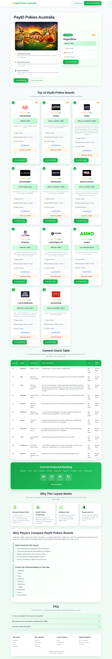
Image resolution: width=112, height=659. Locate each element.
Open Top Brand (56, 484)
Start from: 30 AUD (25, 150)
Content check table (84, 642)
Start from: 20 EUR (56, 215)
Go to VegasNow (71, 61)
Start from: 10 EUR (56, 150)
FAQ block (81, 644)
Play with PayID (21, 80)
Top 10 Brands (77, 3)
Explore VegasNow (92, 3)
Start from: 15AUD (87, 216)
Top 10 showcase (83, 640)
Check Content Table (37, 80)
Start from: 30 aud (56, 337)
